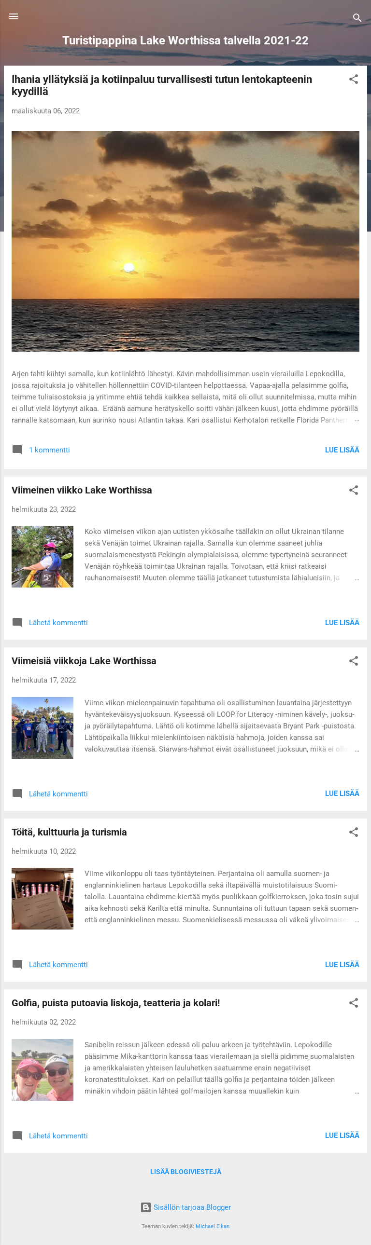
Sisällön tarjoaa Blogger (191, 1207)
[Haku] (357, 19)
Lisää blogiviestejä (185, 1172)
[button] (353, 80)
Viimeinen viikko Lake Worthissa (82, 490)
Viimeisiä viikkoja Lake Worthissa (84, 661)
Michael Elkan (212, 1226)
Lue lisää (342, 450)
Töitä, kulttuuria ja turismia (69, 832)
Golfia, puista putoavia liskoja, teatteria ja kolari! (116, 1003)
